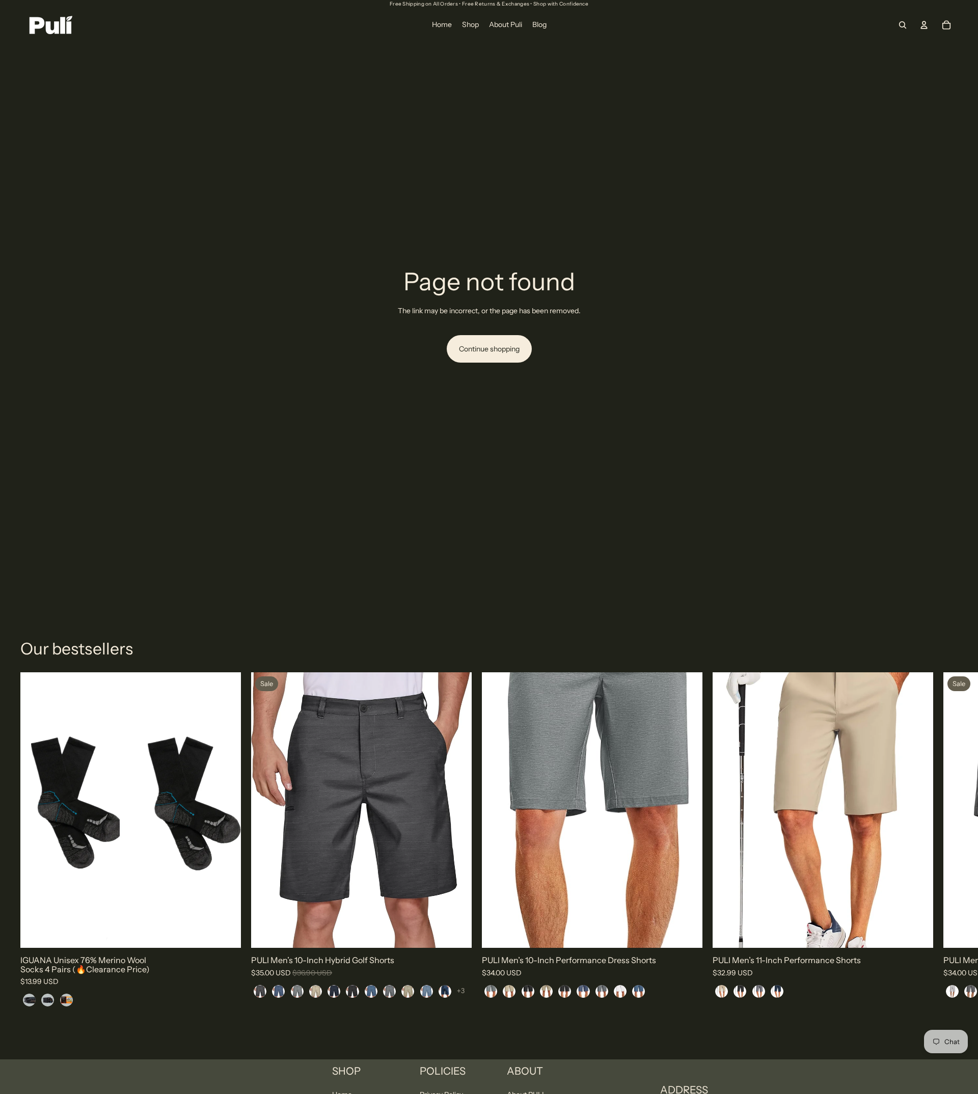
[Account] (924, 25)
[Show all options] (461, 991)
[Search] (902, 25)
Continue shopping (489, 348)
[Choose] (225, 932)
